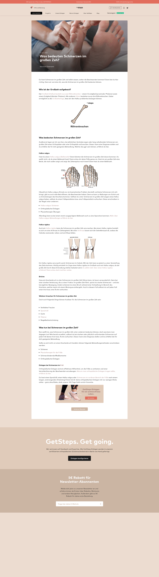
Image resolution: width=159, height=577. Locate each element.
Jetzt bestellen (36, 13)
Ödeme (43, 317)
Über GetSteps (87, 13)
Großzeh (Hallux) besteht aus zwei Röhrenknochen (61, 94)
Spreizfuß (44, 310)
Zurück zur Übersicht (79, 409)
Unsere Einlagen (60, 13)
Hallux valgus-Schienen (50, 205)
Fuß (61, 365)
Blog (98, 13)
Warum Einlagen (74, 13)
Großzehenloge (58, 98)
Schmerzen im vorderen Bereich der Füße (92, 377)
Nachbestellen (116, 7)
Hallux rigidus (51, 228)
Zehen (78, 96)
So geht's (48, 13)
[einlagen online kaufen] (79, 394)
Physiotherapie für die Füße (52, 352)
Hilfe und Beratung (39, 7)
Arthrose (81, 230)
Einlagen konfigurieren (79, 458)
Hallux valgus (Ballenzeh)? (60, 157)
